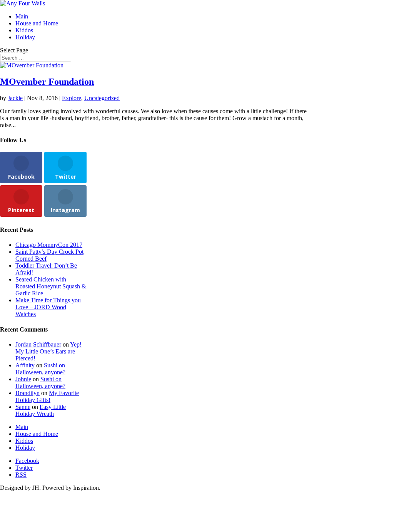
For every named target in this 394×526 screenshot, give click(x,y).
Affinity (25, 365)
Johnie (23, 379)
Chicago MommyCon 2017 (48, 244)
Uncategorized (102, 98)
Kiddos (24, 30)
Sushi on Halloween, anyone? (40, 368)
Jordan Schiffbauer (38, 344)
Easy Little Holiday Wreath (40, 410)
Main (21, 16)
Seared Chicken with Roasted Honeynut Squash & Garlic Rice (50, 286)
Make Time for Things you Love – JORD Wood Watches (48, 307)
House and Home (36, 23)
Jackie (15, 98)
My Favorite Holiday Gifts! (47, 396)
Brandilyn (27, 393)
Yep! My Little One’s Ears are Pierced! (48, 351)
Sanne (22, 407)
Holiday (25, 37)
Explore (71, 98)
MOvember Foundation (47, 82)
